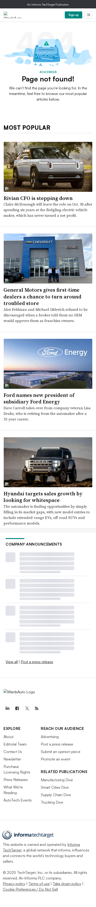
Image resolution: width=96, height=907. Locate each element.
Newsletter (12, 759)
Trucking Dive (52, 802)
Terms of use (39, 883)
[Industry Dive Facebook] (17, 708)
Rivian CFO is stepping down (38, 198)
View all (12, 661)
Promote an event (55, 759)
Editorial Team (15, 744)
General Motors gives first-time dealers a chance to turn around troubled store (42, 296)
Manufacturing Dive (57, 779)
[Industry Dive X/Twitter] (27, 708)
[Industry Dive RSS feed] (36, 708)
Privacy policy (14, 883)
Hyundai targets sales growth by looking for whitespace (42, 497)
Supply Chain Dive (56, 794)
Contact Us (12, 751)
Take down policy (67, 883)
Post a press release (37, 661)
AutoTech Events (17, 800)
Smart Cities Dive (55, 787)
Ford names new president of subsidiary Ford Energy (38, 398)
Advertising (50, 736)
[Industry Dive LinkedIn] (7, 708)
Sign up (74, 15)
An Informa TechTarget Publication (48, 4)
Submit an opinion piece (60, 751)
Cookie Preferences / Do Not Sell (30, 889)
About (8, 736)
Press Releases (15, 779)
